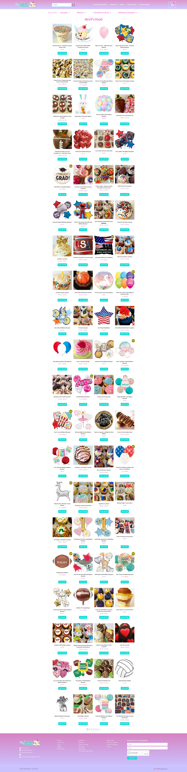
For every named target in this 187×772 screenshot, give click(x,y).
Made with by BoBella (159, 768)
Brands (166, 768)
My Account (113, 4)
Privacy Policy (35, 768)
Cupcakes (64, 12)
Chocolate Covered (101, 12)
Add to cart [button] (83, 53)
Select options (62, 53)
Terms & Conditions (144, 4)
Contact (122, 4)
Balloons (80, 12)
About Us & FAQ (131, 4)
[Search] (73, 4)
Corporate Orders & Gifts (100, 4)
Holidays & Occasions (126, 12)
